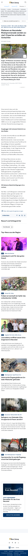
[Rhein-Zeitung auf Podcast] (18, 542)
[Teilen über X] (22, 215)
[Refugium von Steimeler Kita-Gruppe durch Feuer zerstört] (14, 405)
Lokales (9, 9)
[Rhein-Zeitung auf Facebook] (12, 542)
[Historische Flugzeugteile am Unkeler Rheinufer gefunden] (14, 365)
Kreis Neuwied (15, 9)
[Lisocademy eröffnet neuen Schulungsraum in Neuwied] (14, 325)
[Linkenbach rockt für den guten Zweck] (14, 243)
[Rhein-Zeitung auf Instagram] (15, 542)
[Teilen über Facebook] (17, 215)
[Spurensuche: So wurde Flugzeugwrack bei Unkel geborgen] (14, 445)
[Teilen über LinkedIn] (19, 215)
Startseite (3, 9)
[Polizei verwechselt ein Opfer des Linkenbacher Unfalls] (14, 283)
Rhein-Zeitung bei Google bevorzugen (13, 211)
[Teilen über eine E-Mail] (25, 215)
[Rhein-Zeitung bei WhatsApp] (9, 542)
